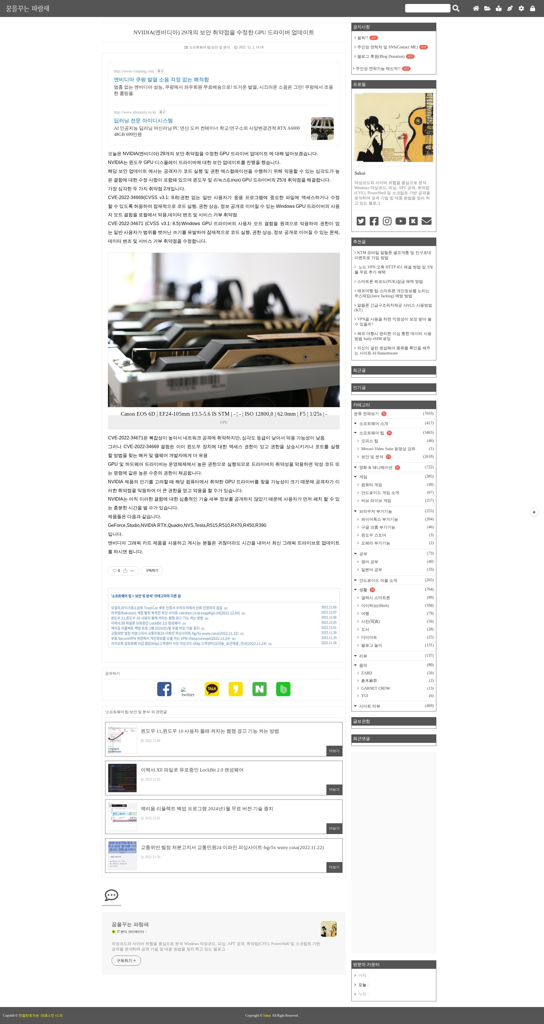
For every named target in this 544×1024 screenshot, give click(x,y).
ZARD (397, 673)
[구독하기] (534, 512)
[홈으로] (476, 8)
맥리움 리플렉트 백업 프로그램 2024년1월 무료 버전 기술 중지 (155, 628)
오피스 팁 (397, 441)
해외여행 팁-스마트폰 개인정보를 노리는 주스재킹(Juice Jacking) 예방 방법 (392, 293)
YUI (397, 696)
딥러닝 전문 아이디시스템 (143, 120)
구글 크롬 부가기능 (397, 527)
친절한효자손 (29, 1015)
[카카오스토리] (236, 690)
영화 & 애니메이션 (396, 467)
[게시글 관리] (132, 570)
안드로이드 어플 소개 (396, 580)
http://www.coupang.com (134, 71)
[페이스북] (164, 690)
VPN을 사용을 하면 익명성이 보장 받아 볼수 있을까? (393, 321)
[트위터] (188, 692)
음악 (396, 665)
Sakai (267, 1015)
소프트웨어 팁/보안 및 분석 (209, 47)
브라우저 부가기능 (396, 511)
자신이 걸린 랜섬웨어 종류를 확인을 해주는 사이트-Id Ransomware (392, 350)
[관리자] (521, 8)
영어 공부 (397, 561)
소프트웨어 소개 (396, 423)
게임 (396, 476)
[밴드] (283, 690)
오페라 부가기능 (397, 543)
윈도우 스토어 (397, 535)
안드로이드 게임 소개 (397, 492)
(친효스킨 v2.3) (51, 1015)
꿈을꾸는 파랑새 (27, 8)
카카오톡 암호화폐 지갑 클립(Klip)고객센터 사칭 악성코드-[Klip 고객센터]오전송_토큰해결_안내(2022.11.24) (189, 643)
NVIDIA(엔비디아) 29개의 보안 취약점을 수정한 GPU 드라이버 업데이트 (223, 32)
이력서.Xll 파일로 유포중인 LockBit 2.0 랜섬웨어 (145, 623)
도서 (397, 629)
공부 (396, 553)
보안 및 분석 (143, 595)
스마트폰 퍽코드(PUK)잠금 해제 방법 (390, 281)
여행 (397, 613)
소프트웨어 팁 (121, 595)
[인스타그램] (387, 222)
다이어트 (397, 637)
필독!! (367, 38)
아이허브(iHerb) (397, 605)
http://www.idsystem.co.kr (135, 112)
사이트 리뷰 (396, 706)
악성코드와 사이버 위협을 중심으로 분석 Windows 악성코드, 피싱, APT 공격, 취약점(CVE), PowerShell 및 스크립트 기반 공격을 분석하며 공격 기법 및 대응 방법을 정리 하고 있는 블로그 (216, 946)
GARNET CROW (397, 688)
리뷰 (396, 655)
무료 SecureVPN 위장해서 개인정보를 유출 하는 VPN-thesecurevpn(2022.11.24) (170, 638)
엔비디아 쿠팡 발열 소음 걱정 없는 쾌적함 (161, 79)
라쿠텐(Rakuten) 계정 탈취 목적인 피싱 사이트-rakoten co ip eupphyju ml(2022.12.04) (175, 612)
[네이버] (259, 690)
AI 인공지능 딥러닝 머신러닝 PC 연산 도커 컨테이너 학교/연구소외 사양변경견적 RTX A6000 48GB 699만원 (207, 131)
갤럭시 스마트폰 (397, 597)
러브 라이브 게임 (397, 500)
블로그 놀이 (397, 645)
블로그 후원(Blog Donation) (385, 56)
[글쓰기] (510, 8)
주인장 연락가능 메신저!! (382, 69)
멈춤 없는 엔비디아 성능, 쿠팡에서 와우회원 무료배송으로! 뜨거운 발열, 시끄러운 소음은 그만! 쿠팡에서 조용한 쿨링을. (223, 90)
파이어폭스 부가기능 (397, 519)
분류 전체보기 (394, 413)
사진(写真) (397, 621)
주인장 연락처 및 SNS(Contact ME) (391, 47)
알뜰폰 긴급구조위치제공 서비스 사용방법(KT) (393, 307)
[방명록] (498, 8)
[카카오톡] (212, 690)
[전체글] (487, 8)
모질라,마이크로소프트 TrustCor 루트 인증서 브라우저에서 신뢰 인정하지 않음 (166, 607)
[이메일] (426, 222)
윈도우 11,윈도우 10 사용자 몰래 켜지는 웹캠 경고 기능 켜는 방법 (157, 618)
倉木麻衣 (397, 680)
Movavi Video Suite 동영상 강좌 (397, 448)
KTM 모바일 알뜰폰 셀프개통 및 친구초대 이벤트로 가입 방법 (392, 255)
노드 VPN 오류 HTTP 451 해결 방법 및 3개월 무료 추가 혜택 (393, 269)
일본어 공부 (397, 569)
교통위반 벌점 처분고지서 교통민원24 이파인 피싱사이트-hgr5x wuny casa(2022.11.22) (175, 633)
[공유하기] (125, 570)
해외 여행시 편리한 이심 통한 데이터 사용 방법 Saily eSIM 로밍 (393, 336)
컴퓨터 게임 (397, 484)
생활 (396, 589)
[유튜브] (400, 222)
